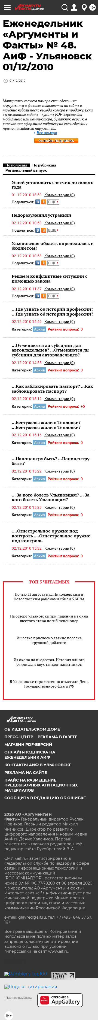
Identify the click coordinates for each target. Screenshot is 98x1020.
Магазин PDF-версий (28, 744)
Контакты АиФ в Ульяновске (37, 764)
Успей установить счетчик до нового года (53, 184)
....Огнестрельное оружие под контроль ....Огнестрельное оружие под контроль (51, 535)
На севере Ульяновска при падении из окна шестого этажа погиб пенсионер (49, 618)
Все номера (47, 133)
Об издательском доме (32, 729)
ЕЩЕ (52, 202)
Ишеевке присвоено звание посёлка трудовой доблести (49, 640)
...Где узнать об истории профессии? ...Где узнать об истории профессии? (52, 311)
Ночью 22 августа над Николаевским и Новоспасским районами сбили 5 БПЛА (49, 596)
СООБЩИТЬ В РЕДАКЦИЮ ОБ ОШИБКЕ (45, 797)
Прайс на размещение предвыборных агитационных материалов (41, 785)
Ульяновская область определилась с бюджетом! (52, 245)
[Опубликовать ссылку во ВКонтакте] (37, 201)
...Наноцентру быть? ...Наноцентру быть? (50, 461)
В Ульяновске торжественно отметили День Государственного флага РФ (49, 683)
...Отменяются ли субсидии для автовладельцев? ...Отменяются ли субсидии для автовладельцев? (50, 350)
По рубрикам (44, 165)
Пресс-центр (18, 736)
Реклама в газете (57, 736)
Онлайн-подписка (56, 141)
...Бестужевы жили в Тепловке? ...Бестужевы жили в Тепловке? (46, 424)
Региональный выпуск (26, 170)
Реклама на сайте (25, 772)
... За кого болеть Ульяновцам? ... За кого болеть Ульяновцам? (51, 497)
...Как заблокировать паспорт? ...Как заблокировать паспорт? (52, 388)
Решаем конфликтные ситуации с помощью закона (49, 278)
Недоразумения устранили (41, 215)
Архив (39, 329)
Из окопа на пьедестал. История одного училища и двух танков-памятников (49, 662)
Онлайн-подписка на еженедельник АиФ (29, 754)
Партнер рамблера (19, 997)
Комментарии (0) (59, 195)
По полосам (16, 165)
